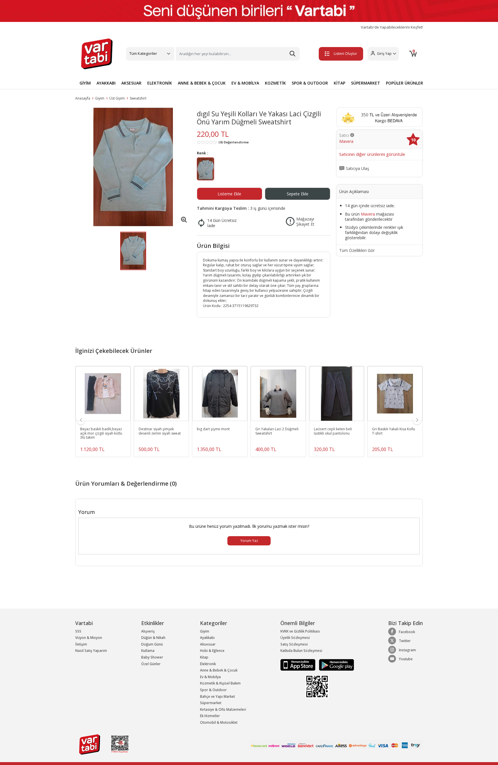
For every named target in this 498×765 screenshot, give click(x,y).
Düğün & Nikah (153, 637)
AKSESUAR (131, 83)
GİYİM (85, 83)
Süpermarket (210, 702)
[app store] (298, 664)
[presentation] (81, 420)
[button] (383, 54)
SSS (78, 631)
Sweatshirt (138, 98)
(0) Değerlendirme (233, 142)
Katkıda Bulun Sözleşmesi (301, 650)
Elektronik (208, 663)
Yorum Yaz (249, 540)
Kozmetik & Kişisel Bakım (220, 683)
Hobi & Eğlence (212, 650)
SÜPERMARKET (365, 83)
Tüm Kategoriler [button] (143, 53)
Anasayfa (82, 98)
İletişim (81, 644)
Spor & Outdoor (213, 689)
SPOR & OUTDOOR (310, 83)
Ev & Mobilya (210, 676)
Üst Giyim (117, 98)
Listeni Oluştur (345, 53)
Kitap (204, 657)
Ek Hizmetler (210, 715)
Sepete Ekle (297, 194)
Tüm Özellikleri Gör (357, 250)
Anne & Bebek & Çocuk (218, 670)
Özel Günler (151, 663)
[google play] (335, 664)
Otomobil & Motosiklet (218, 722)
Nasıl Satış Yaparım (91, 650)
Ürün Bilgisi (213, 246)
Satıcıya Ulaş (357, 168)
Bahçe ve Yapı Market (217, 696)
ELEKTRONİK (159, 83)
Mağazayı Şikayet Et (305, 221)
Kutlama (147, 650)
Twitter (405, 640)
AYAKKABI (106, 83)
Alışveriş (148, 631)
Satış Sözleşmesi (294, 644)
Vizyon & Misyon (88, 637)
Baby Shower (152, 657)
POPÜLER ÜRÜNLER (404, 83)
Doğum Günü (152, 644)
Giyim (99, 98)
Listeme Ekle (229, 194)
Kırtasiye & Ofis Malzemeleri (223, 709)
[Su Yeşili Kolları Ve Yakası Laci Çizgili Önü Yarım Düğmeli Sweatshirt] (133, 167)
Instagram (407, 650)
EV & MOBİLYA (245, 83)
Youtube (406, 658)
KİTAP (339, 83)
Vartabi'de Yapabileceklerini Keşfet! (392, 27)
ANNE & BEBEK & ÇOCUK (202, 83)
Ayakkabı (207, 637)
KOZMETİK (275, 83)
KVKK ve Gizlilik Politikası (300, 631)
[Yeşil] (205, 169)
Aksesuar (208, 644)
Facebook (407, 631)
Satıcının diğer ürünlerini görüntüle (372, 154)
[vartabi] (96, 53)
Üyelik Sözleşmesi (295, 637)
